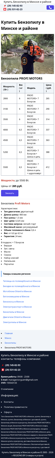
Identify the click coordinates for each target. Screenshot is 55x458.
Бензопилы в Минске (13, 312)
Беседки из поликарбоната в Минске (21, 286)
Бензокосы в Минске (13, 301)
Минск (8, 338)
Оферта (8, 412)
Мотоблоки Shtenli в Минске (17, 291)
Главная (9, 333)
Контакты (9, 401)
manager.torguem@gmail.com (23, 379)
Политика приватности (15, 407)
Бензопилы (10, 342)
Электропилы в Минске (14, 322)
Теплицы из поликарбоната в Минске (22, 281)
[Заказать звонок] (50, 7)
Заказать (9, 193)
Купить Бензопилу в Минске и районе (27, 1)
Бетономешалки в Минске (16, 296)
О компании (7, 389)
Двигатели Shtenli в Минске (17, 317)
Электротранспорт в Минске (17, 306)
